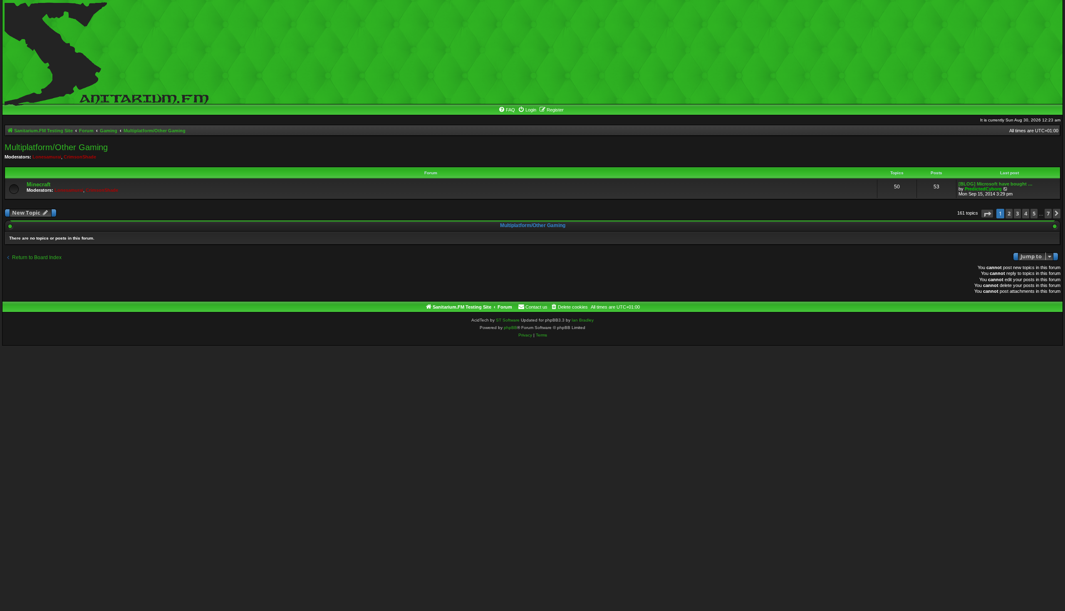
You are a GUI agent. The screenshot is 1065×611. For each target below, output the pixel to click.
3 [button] (1017, 213)
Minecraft (38, 184)
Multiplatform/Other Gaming (56, 147)
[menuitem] (506, 110)
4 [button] (1025, 213)
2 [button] (1009, 213)
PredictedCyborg (983, 188)
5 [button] (1034, 213)
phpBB (510, 327)
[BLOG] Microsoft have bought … (995, 183)
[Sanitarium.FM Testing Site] (104, 52)
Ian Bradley (583, 320)
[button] (987, 214)
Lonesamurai (46, 156)
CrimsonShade (80, 156)
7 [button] (1048, 213)
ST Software (508, 320)
